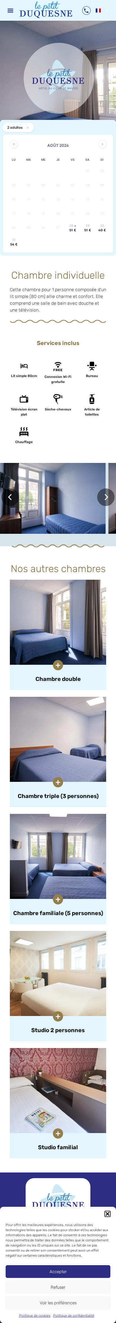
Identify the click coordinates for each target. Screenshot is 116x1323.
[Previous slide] (10, 497)
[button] (107, 1214)
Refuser (58, 1287)
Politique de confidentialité (73, 1316)
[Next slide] (106, 497)
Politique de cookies (34, 1316)
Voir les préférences (58, 1302)
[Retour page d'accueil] (58, 1202)
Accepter (58, 1271)
